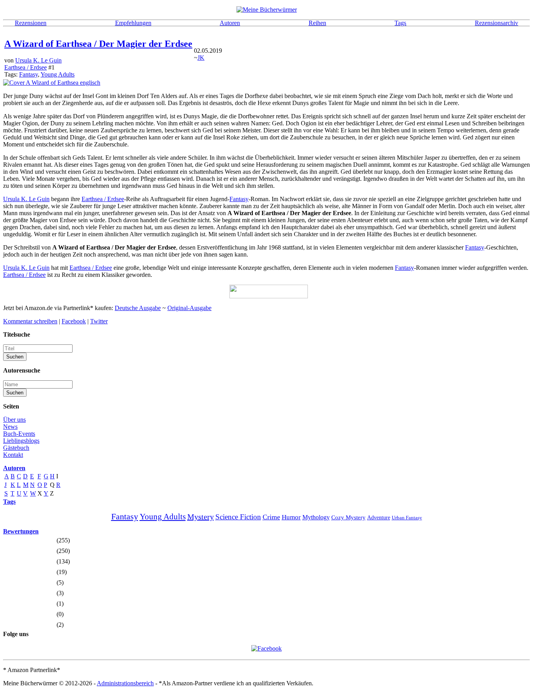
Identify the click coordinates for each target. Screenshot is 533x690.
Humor (291, 517)
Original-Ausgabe (189, 308)
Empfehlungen (133, 23)
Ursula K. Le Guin (38, 60)
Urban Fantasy (407, 518)
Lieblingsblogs (21, 440)
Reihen (317, 23)
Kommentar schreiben (30, 321)
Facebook (74, 321)
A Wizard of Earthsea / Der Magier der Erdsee (98, 44)
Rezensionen (30, 23)
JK (200, 57)
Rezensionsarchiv (496, 23)
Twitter (99, 321)
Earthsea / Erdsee (25, 67)
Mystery (200, 516)
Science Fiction (238, 517)
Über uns (14, 419)
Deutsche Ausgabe (138, 308)
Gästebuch (16, 447)
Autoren (230, 23)
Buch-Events (19, 433)
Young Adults (58, 74)
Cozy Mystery (348, 517)
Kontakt (13, 454)
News (10, 426)
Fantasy (28, 74)
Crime (271, 517)
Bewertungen (21, 531)
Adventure (378, 518)
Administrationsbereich (125, 683)
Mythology (316, 517)
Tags (400, 23)
